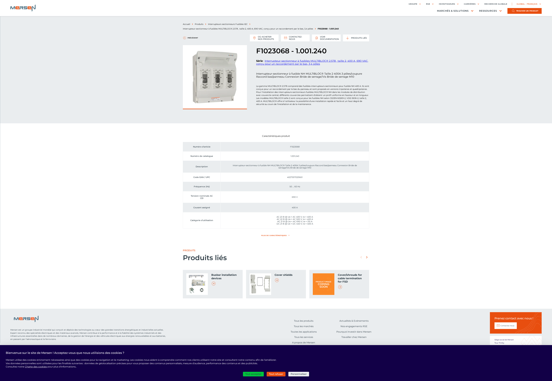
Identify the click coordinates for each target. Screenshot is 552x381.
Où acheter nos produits (266, 37)
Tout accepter (253, 374)
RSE (428, 4)
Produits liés (359, 38)
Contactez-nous (295, 37)
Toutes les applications (304, 331)
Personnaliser (299, 374)
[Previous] (361, 257)
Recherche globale (495, 4)
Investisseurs (447, 4)
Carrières (470, 4)
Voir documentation (329, 37)
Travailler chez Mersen (354, 337)
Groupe (413, 4)
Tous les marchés (304, 326)
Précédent (193, 38)
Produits (199, 24)
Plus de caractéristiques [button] (274, 235)
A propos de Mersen (303, 342)
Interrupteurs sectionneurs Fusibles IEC (228, 24)
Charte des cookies (36, 366)
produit (527, 11)
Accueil (186, 24)
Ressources (488, 10)
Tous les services (303, 337)
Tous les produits (303, 320)
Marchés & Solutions (453, 10)
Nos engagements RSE (354, 326)
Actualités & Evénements (354, 320)
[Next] (367, 257)
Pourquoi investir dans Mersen (353, 331)
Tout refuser (276, 374)
